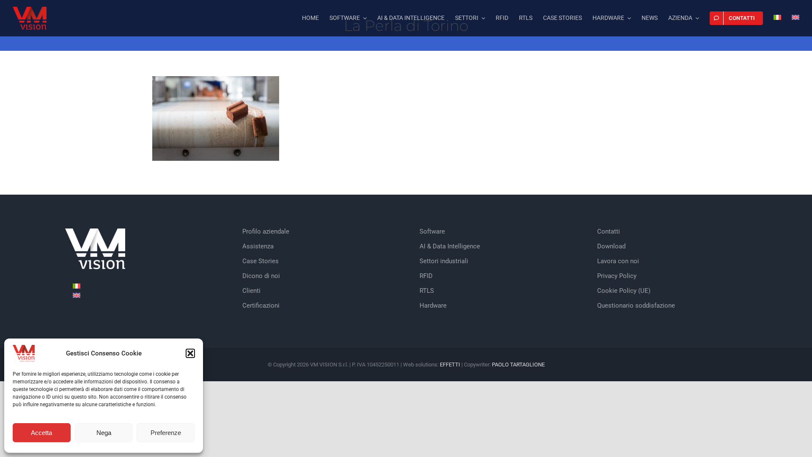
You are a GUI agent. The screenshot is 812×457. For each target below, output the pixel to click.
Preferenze (166, 432)
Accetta (41, 432)
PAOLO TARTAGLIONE (518, 364)
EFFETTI (450, 364)
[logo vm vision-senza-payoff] (30, 10)
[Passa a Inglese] (795, 18)
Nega (103, 432)
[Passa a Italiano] (77, 285)
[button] (190, 353)
